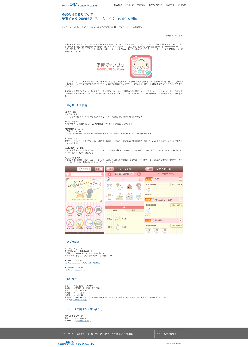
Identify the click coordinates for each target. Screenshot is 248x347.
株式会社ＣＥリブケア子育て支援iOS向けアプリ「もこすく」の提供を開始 (116, 27)
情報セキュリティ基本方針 (124, 334)
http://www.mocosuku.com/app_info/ (79, 270)
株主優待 (118, 5)
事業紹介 (141, 5)
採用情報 (170, 5)
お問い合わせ (170, 334)
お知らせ (130, 5)
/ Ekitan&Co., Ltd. (87, 5)
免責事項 (80, 334)
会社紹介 (182, 5)
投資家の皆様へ (156, 5)
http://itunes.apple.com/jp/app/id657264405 (82, 263)
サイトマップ (68, 334)
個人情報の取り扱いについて (99, 334)
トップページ (66, 27)
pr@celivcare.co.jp (83, 321)
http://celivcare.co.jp (78, 300)
